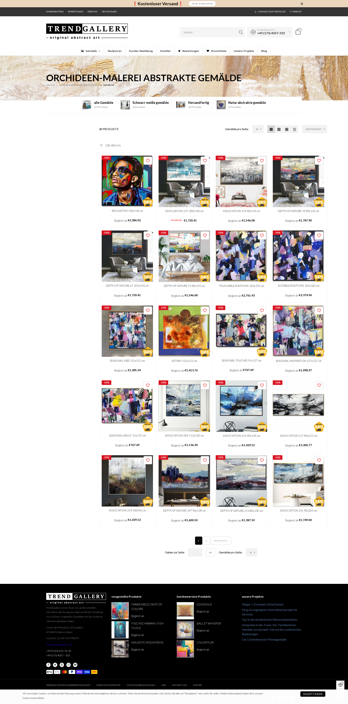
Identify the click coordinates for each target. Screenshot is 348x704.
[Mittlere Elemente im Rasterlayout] (271, 129)
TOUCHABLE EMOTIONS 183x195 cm (241, 285)
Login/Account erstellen (271, 11)
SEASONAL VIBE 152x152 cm (127, 360)
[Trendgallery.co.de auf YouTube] (75, 665)
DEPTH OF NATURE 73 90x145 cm (184, 285)
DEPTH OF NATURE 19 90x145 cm (298, 211)
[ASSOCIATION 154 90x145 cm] (241, 181)
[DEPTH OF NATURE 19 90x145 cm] (298, 181)
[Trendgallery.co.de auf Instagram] (68, 665)
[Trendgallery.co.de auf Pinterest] (62, 665)
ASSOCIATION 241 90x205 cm (298, 510)
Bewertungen (75, 11)
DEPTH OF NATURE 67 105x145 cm (127, 285)
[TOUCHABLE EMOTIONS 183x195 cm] (241, 256)
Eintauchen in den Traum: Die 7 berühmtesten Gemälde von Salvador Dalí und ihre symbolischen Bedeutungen (271, 629)
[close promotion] (301, 3)
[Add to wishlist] (148, 161)
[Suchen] (240, 32)
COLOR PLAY (205, 642)
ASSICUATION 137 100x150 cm (184, 211)
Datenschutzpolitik (109, 685)
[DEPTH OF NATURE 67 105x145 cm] (127, 256)
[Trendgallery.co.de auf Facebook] (48, 665)
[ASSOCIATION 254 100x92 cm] (127, 480)
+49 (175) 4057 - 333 (58, 655)
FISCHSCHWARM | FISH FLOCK (147, 626)
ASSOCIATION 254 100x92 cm (127, 510)
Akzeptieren (312, 694)
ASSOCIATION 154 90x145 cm (241, 211)
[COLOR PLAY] (185, 648)
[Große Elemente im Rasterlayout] (279, 129)
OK (210, 552)
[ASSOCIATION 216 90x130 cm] (241, 406)
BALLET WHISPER (209, 623)
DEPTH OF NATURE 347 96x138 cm (184, 510)
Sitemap (197, 685)
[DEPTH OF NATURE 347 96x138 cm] (184, 481)
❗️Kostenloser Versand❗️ (157, 3)
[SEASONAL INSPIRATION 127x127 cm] (298, 331)
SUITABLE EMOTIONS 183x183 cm (298, 285)
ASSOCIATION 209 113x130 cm (184, 435)
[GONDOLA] (185, 610)
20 (257, 129)
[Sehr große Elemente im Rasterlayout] (287, 129)
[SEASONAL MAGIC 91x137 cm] (127, 406)
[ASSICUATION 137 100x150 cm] (184, 181)
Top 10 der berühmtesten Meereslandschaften (269, 619)
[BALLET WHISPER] (185, 629)
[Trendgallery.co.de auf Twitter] (55, 665)
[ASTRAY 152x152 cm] (184, 331)
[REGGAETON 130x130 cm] (127, 181)
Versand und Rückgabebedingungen (68, 685)
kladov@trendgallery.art (59, 644)
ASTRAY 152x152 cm (184, 360)
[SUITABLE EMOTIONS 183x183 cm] (298, 256)
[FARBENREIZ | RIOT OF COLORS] (120, 610)
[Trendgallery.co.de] (87, 32)
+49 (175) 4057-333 (271, 33)
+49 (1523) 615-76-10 (58, 650)
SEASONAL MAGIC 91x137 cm (127, 435)
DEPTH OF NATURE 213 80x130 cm (241, 510)
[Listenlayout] (294, 129)
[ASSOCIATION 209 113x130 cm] (184, 406)
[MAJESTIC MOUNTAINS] (120, 648)
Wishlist (297, 11)
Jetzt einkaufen (202, 4)
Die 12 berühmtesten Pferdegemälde (264, 639)
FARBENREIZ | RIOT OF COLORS (146, 606)
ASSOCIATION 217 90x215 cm (298, 435)
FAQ (163, 685)
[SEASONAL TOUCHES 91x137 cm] (241, 331)
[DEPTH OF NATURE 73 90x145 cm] (184, 256)
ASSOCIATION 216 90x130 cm (241, 435)
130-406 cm (113, 145)
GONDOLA (204, 604)
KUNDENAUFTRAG (55, 11)
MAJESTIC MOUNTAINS (147, 642)
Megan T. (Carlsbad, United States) (262, 604)
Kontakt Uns (179, 685)
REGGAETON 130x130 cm (127, 210)
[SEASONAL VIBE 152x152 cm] (127, 331)
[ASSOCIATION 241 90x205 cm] (298, 481)
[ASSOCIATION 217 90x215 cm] (298, 406)
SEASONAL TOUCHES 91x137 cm (241, 360)
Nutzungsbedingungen (141, 685)
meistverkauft (314, 129)
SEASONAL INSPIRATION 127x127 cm (299, 360)
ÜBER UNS (92, 11)
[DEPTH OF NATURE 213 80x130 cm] (241, 481)
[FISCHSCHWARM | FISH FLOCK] (120, 629)
